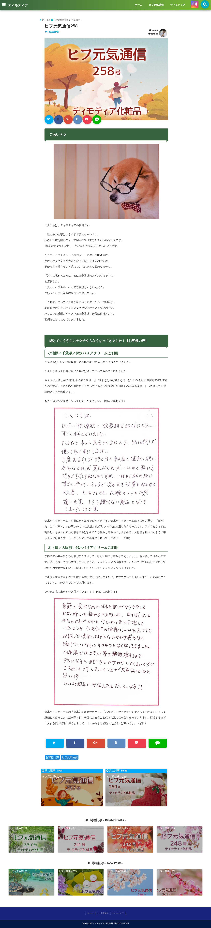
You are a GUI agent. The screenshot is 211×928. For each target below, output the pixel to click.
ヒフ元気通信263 (167, 871)
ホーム (138, 4)
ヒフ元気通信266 (18, 871)
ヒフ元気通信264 (117, 871)
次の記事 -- (117, 771)
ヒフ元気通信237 (18, 828)
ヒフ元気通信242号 (118, 828)
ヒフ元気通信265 (68, 871)
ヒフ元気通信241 (68, 828)
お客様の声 (52, 757)
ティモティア (18, 5)
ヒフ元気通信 (156, 4)
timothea (153, 33)
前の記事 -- (52, 771)
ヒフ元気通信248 (167, 828)
